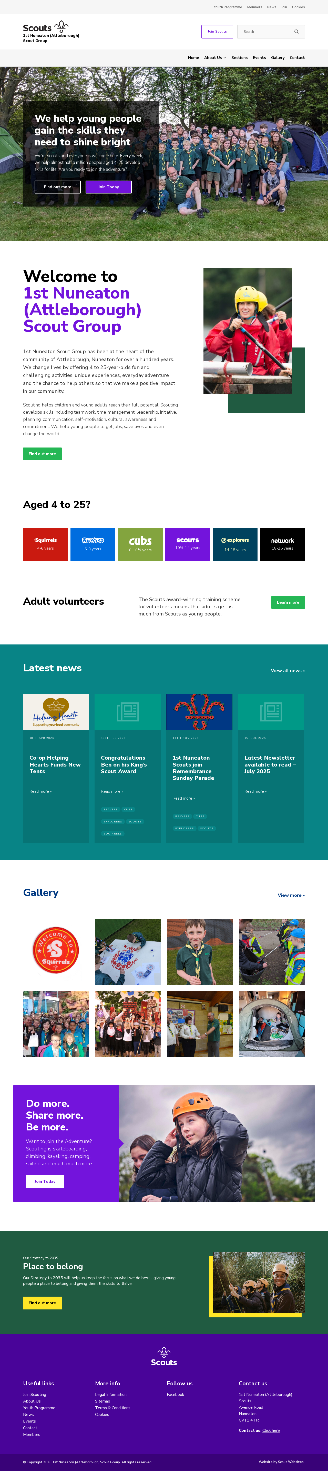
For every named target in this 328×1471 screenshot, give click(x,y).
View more (290, 895)
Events (259, 57)
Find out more (57, 187)
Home (193, 57)
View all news (286, 671)
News (271, 7)
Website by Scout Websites (281, 1462)
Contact (297, 57)
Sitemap (102, 1401)
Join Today (108, 187)
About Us (213, 57)
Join (284, 7)
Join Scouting (34, 1394)
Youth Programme (228, 7)
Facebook (175, 1394)
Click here (271, 1430)
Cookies (298, 7)
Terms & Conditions (112, 1408)
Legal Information (111, 1394)
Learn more (288, 602)
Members (254, 7)
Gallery (278, 57)
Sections (239, 57)
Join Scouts (217, 31)
